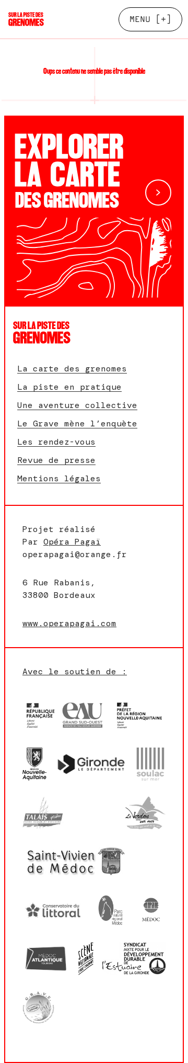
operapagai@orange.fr (74, 554)
